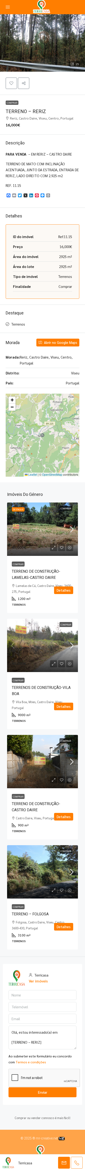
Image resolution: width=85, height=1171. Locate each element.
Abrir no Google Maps (60, 342)
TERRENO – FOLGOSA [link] (30, 914)
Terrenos (18, 324)
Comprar (12, 102)
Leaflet (32, 474)
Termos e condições (31, 1062)
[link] (42, 529)
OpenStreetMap (52, 474)
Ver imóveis (38, 981)
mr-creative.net (47, 1138)
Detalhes (64, 590)
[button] (42, 43)
